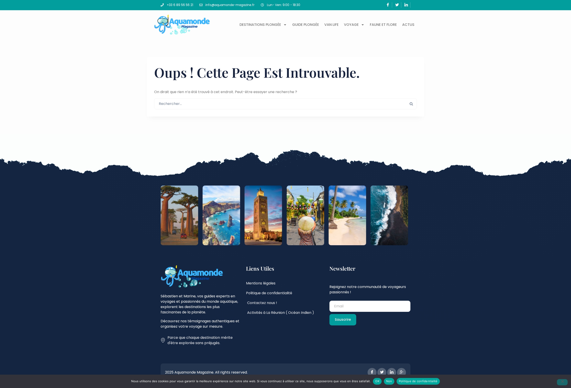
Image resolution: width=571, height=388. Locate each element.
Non (389, 381)
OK (377, 381)
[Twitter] (397, 5)
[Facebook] (388, 5)
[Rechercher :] (285, 103)
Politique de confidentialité (418, 381)
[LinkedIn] (406, 5)
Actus (408, 24)
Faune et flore (383, 24)
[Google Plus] (401, 372)
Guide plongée (305, 24)
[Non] (562, 382)
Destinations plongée (260, 24)
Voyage (351, 24)
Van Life (331, 24)
